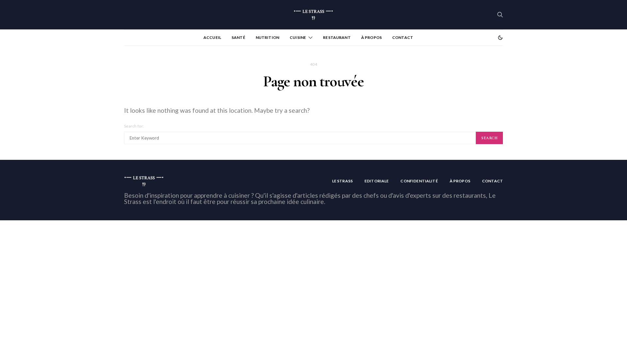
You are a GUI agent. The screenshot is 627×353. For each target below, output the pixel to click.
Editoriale (376, 180)
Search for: (134, 126)
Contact (402, 37)
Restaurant (337, 37)
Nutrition (267, 37)
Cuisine (298, 37)
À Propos (371, 37)
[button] (500, 37)
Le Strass (342, 180)
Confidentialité (419, 180)
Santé (238, 37)
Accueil (212, 37)
